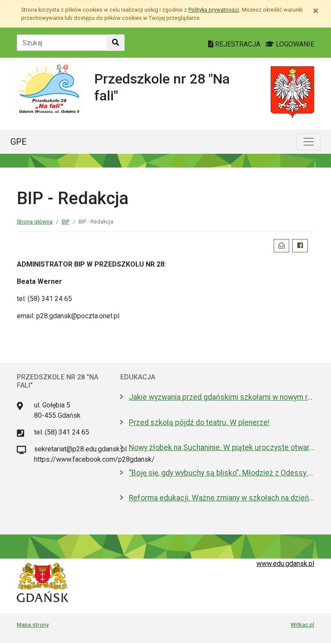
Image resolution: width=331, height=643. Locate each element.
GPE (18, 142)
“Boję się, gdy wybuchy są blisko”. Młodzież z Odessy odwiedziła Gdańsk (221, 473)
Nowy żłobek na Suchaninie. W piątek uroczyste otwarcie (221, 447)
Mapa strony (33, 624)
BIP (65, 221)
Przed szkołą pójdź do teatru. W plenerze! (199, 422)
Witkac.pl (302, 624)
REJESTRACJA (237, 44)
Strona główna (35, 221)
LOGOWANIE (294, 44)
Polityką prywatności (213, 9)
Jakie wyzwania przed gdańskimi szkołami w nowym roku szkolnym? (221, 397)
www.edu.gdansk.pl (285, 563)
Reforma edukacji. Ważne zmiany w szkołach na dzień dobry (221, 498)
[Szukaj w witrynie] (115, 42)
